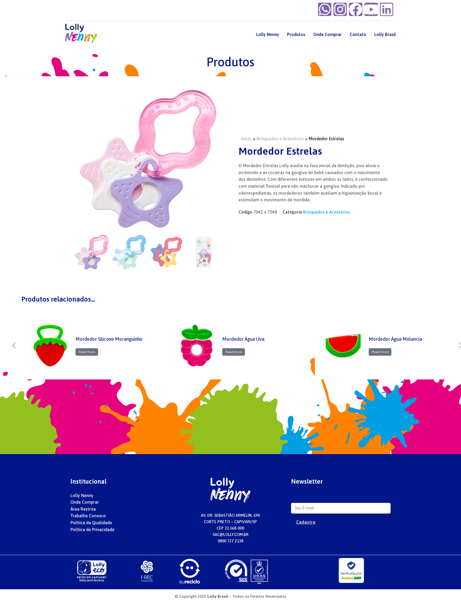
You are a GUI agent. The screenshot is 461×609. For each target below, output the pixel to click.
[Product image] (50, 345)
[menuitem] (267, 34)
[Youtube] (371, 9)
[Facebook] (355, 9)
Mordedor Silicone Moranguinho (108, 339)
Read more (87, 352)
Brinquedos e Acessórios (326, 212)
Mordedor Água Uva (243, 339)
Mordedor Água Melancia (395, 339)
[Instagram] (340, 9)
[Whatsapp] (324, 9)
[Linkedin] (386, 9)
